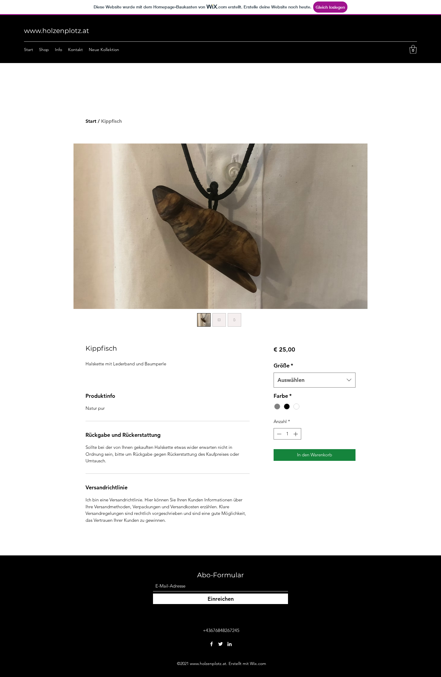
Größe (283, 365)
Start (91, 121)
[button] (413, 49)
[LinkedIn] (229, 644)
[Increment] (296, 434)
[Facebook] (211, 644)
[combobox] (315, 380)
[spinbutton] (287, 434)
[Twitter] (221, 644)
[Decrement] (278, 434)
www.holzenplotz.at (56, 31)
